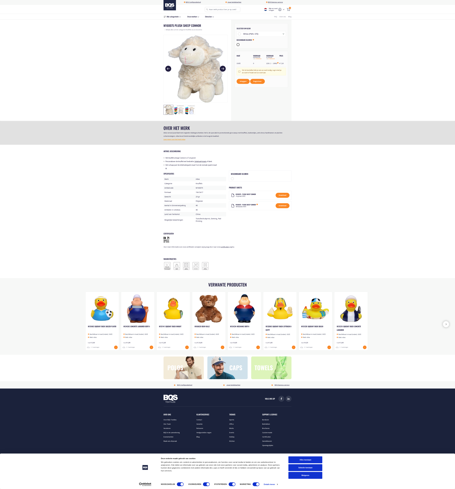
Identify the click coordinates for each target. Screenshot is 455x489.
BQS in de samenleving (172, 432)
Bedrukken (266, 424)
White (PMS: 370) (250, 34)
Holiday (231, 437)
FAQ (275, 17)
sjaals (204, 161)
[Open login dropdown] (283, 9)
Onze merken (192, 17)
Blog (289, 17)
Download (282, 195)
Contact (199, 420)
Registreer (257, 81)
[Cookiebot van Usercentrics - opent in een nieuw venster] (145, 484)
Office (231, 424)
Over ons (282, 17)
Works (231, 428)
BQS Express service (275, 2)
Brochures (266, 428)
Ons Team (167, 424)
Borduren (265, 420)
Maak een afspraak (170, 441)
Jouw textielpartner (234, 2)
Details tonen (269, 484)
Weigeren (305, 475)
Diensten (208, 17)
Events (231, 432)
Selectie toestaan (305, 468)
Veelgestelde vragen (203, 432)
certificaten (225, 247)
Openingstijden (267, 445)
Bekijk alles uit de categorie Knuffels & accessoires (184, 30)
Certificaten (266, 437)
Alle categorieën (173, 17)
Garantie (199, 424)
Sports (231, 420)
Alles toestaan (305, 460)
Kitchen (232, 441)
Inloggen (243, 81)
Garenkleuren (267, 441)
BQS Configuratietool (193, 2)
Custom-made (267, 432)
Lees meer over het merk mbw (174, 139)
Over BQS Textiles (170, 420)
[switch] (206, 484)
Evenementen (168, 437)
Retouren (199, 428)
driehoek (198, 161)
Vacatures (167, 428)
